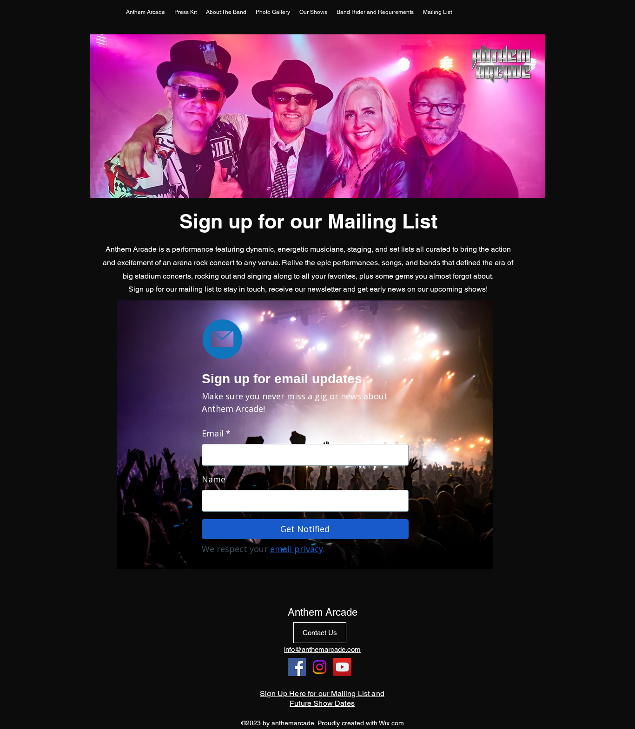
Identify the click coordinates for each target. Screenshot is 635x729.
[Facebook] (297, 667)
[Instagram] (320, 667)
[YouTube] (342, 667)
